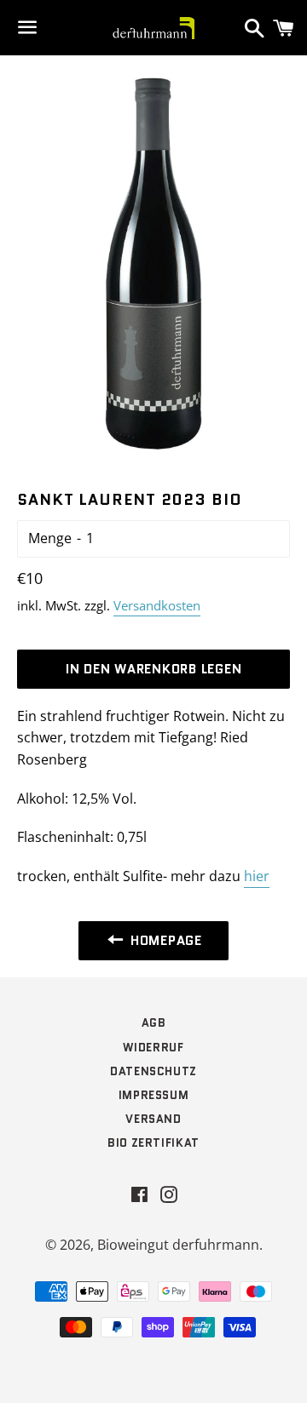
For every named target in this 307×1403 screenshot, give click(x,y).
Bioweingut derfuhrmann (178, 1244)
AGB (154, 1023)
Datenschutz (153, 1071)
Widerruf (153, 1047)
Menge (50, 538)
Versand (153, 1119)
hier (256, 876)
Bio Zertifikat (153, 1143)
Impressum (154, 1095)
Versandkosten (156, 605)
